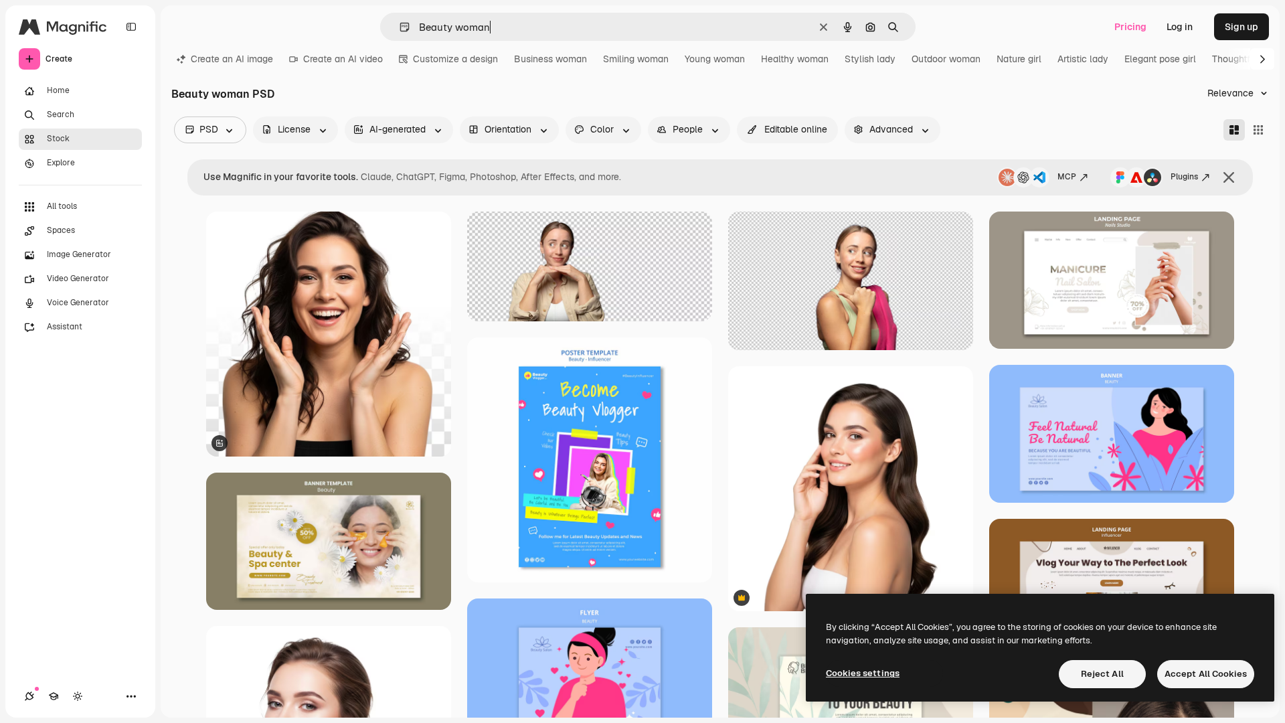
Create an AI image (232, 59)
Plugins (1184, 176)
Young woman (715, 59)
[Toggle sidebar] (131, 26)
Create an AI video (343, 59)
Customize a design (455, 59)
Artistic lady (1082, 59)
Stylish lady (870, 59)
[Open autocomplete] (399, 27)
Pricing (1130, 27)
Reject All (1102, 673)
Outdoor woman (946, 59)
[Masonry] (1234, 130)
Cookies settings (863, 673)
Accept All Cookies (1206, 673)
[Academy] (53, 696)
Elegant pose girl (1160, 59)
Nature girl (1019, 59)
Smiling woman (636, 59)
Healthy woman (795, 59)
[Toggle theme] (77, 696)
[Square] (1258, 130)
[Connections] (29, 696)
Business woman (550, 59)
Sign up (1241, 27)
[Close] (1229, 177)
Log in (1180, 27)
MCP (1066, 176)
